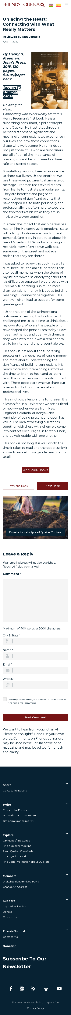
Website (8, 679)
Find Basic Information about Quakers (26, 861)
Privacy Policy (35, 1008)
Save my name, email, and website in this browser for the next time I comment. (38, 701)
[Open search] (42, 5)
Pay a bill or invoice (14, 906)
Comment (12, 574)
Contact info (10, 936)
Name (8, 650)
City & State (11, 635)
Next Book (52, 486)
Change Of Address (15, 886)
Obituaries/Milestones (16, 840)
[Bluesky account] (46, 988)
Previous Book (18, 486)
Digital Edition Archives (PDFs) (21, 881)
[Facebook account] (10, 988)
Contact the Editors (15, 790)
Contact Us (9, 917)
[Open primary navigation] (66, 5)
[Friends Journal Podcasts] (22, 988)
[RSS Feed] (33, 988)
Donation (9, 946)
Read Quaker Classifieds (18, 851)
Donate (7, 911)
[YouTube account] (59, 988)
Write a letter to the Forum (19, 815)
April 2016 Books (35, 470)
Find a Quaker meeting (17, 845)
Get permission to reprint (18, 820)
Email (7, 664)
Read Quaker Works (15, 856)
